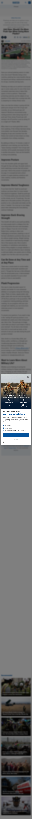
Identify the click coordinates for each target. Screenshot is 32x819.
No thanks (16, 439)
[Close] (28, 377)
